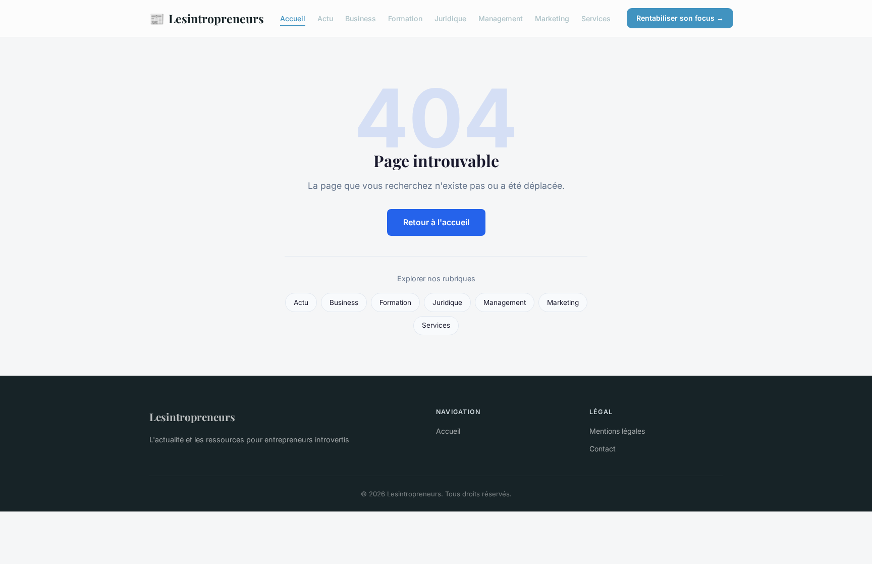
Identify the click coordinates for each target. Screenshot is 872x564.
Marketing (552, 18)
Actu (325, 18)
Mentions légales (617, 431)
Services (596, 18)
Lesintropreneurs (206, 18)
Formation (405, 18)
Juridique (450, 18)
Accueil (292, 18)
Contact (602, 448)
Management (500, 18)
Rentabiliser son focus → (680, 18)
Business (360, 18)
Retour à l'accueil (436, 222)
